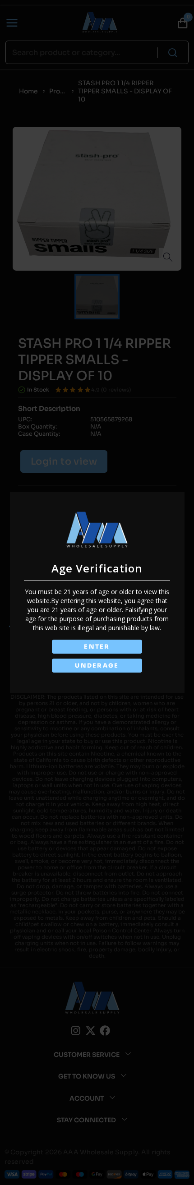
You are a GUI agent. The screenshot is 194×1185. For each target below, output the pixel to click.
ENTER (97, 646)
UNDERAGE (97, 665)
